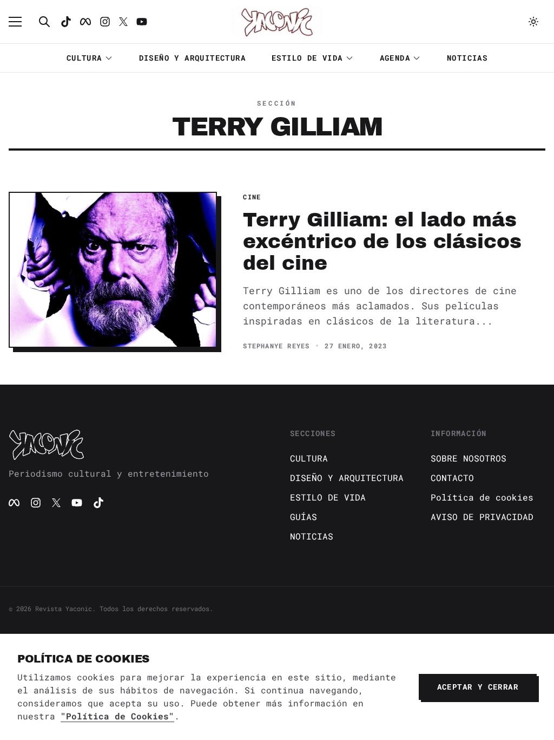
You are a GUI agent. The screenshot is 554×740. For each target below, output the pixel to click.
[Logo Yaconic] (277, 21)
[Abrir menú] (20, 22)
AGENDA (395, 58)
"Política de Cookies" (117, 716)
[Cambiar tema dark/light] (533, 22)
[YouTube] (76, 502)
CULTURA (84, 58)
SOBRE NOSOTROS (468, 458)
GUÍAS (303, 516)
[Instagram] (105, 21)
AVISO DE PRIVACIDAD (482, 516)
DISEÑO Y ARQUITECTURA (192, 58)
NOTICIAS (467, 58)
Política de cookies (482, 497)
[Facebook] (85, 21)
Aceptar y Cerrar (477, 686)
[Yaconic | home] (136, 444)
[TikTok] (66, 21)
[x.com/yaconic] (123, 21)
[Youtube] (141, 21)
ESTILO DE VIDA (307, 58)
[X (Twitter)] (56, 502)
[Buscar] (44, 22)
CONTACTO (452, 477)
